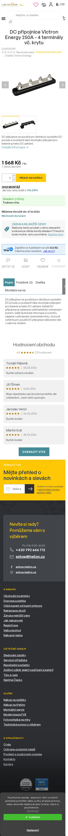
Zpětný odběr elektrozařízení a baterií (28, 670)
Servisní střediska (15, 660)
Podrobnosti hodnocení (48, 52)
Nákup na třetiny (14, 705)
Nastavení (33, 830)
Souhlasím (34, 817)
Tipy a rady (10, 675)
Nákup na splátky (14, 700)
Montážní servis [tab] (15, 290)
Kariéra (8, 764)
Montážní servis (13, 709)
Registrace (10, 625)
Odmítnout (33, 811)
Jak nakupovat (13, 620)
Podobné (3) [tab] (24, 282)
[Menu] (3, 18)
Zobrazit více (34, 452)
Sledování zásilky (14, 655)
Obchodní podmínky (16, 596)
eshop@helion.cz (30, 556)
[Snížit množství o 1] (14, 180)
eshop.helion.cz (26, 566)
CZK (62, 4)
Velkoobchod (12, 630)
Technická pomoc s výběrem (22, 724)
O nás (7, 744)
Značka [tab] (40, 282)
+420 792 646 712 (30, 550)
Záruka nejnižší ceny (16, 615)
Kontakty (9, 759)
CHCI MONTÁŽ (11, 186)
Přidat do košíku (31, 177)
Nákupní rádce (12, 635)
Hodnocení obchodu (34, 344)
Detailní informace (13, 147)
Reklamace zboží (14, 610)
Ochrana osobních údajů (19, 749)
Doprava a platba (14, 601)
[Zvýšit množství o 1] (14, 176)
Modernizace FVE (14, 714)
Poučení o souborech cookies (22, 754)
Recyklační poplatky (16, 665)
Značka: (18, 55)
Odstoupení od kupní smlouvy (22, 605)
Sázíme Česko (12, 680)
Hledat (10, 22)
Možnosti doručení (14, 215)
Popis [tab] (9, 282)
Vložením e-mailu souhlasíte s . (50, 489)
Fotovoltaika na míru (16, 719)
